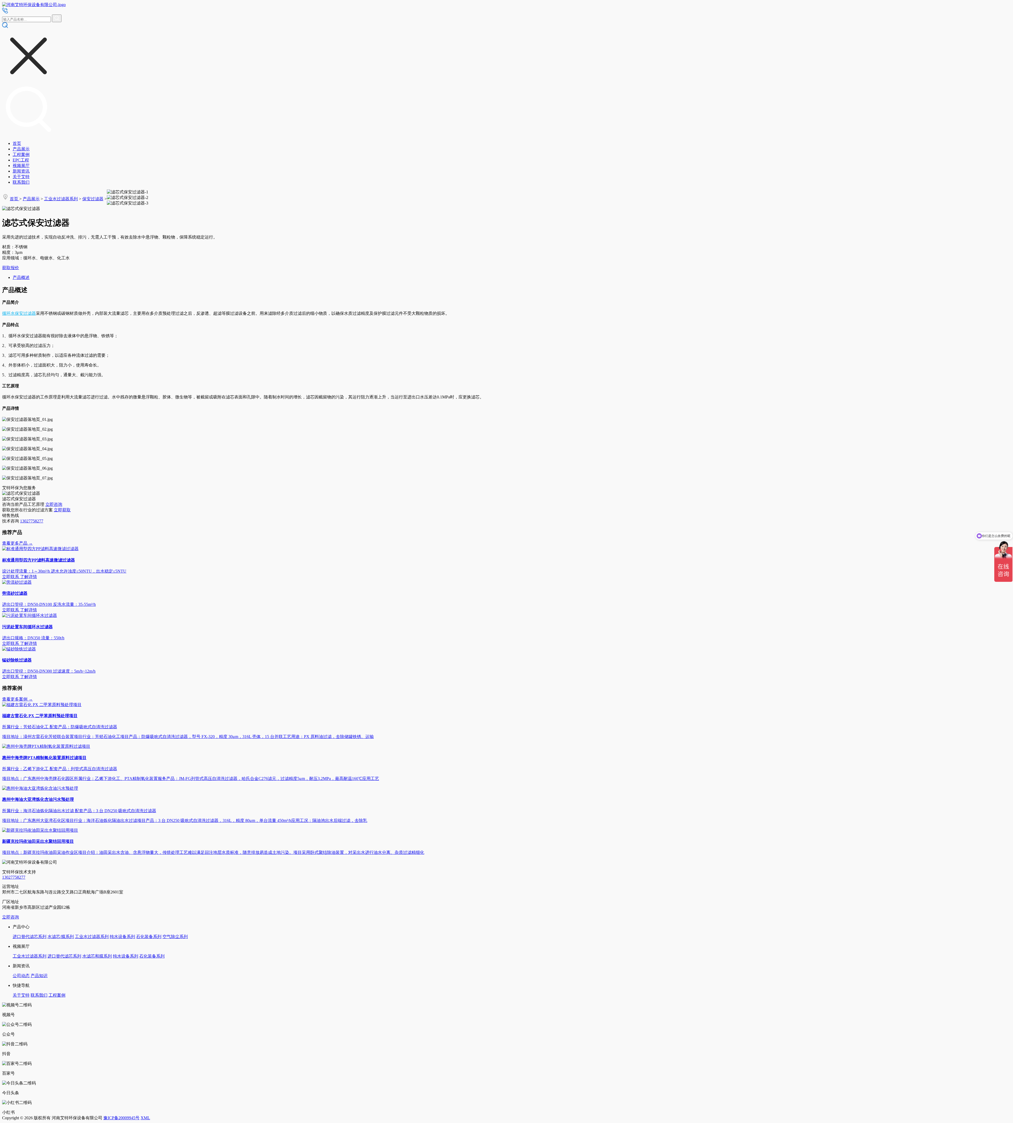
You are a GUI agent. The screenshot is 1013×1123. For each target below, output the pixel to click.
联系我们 (21, 182)
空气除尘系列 (175, 936)
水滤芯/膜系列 (60, 936)
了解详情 (28, 576)
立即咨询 (53, 504)
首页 (17, 143)
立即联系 (10, 576)
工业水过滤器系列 (61, 199)
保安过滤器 (92, 199)
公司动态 (21, 975)
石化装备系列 (148, 936)
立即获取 (62, 510)
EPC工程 (21, 160)
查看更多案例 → (17, 699)
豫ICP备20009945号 (121, 1118)
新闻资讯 (21, 171)
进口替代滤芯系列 (29, 936)
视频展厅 (21, 165)
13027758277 (31, 521)
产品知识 (39, 975)
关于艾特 (21, 176)
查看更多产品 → (17, 543)
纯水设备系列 (122, 936)
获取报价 (10, 267)
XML (145, 1118)
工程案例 (21, 154)
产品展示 (21, 149)
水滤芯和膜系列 (97, 956)
